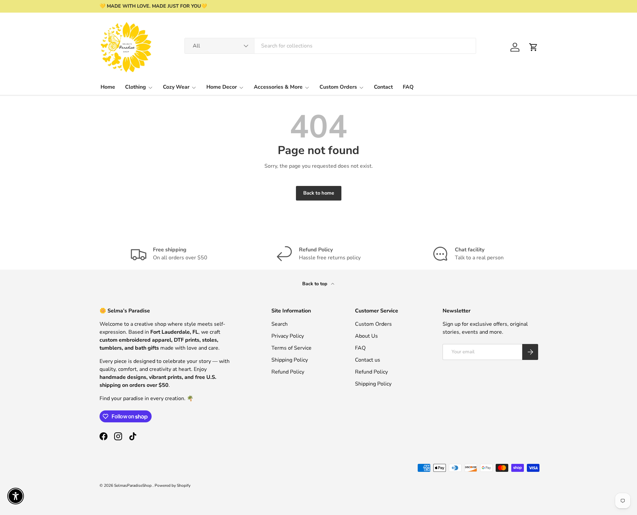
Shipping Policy (289, 360)
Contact (383, 87)
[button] (533, 47)
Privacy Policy (287, 336)
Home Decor (221, 87)
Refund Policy (287, 372)
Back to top (315, 284)
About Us (366, 336)
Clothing (135, 87)
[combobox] (330, 45)
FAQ (408, 87)
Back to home (318, 193)
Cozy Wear (176, 87)
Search (279, 324)
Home (108, 87)
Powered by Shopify (172, 485)
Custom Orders (338, 87)
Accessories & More (278, 87)
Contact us (367, 360)
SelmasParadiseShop (133, 485)
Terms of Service (291, 348)
